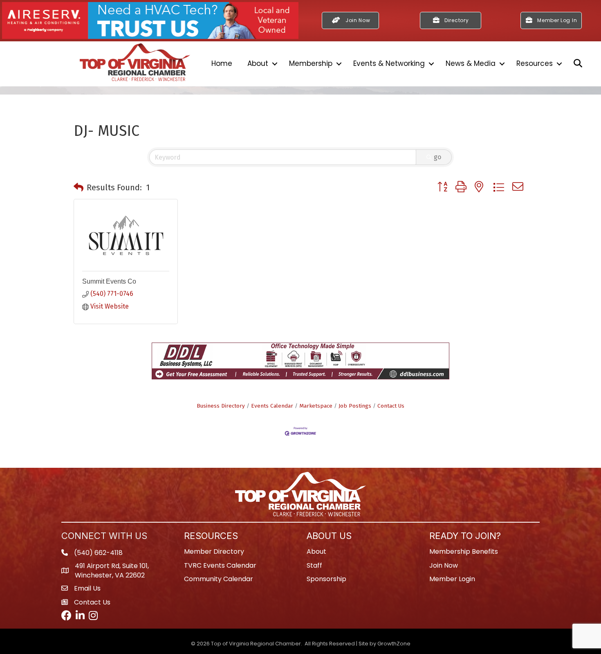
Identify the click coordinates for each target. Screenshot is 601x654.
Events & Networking (389, 63)
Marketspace (315, 405)
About (257, 63)
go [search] (437, 157)
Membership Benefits (463, 551)
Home (221, 63)
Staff (314, 565)
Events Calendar (272, 405)
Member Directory (214, 551)
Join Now (443, 565)
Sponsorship (326, 579)
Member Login (452, 579)
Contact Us (390, 405)
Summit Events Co (109, 281)
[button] (78, 187)
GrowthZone (393, 643)
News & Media (471, 63)
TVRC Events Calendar (220, 565)
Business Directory (221, 405)
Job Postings (355, 405)
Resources (534, 63)
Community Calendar (218, 579)
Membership (310, 63)
